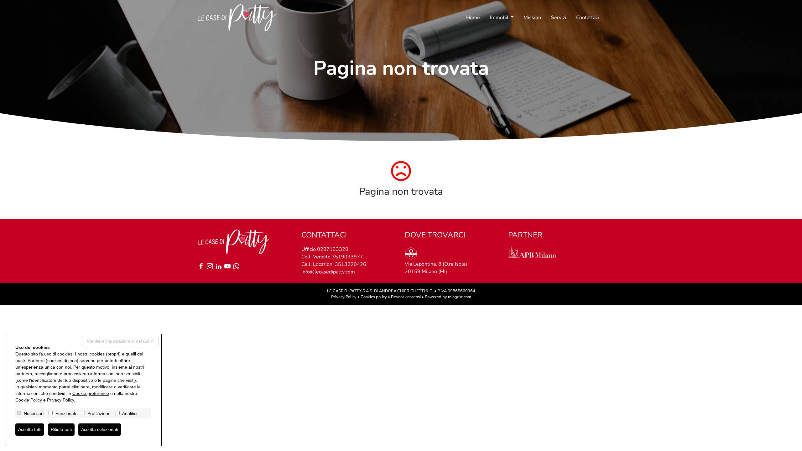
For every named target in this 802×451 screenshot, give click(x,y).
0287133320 (332, 249)
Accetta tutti (29, 429)
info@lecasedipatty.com (328, 271)
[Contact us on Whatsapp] (237, 267)
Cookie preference (90, 393)
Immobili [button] (500, 17)
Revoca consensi (406, 297)
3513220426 (350, 264)
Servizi (558, 17)
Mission (532, 17)
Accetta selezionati (99, 429)
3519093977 (347, 256)
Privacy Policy (344, 297)
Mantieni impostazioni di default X (120, 341)
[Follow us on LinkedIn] (220, 267)
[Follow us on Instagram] (211, 267)
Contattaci (587, 17)
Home (473, 17)
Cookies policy (374, 297)
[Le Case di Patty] (237, 18)
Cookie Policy (28, 399)
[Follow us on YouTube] (228, 267)
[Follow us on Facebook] (202, 267)
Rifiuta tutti (61, 429)
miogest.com (459, 297)
